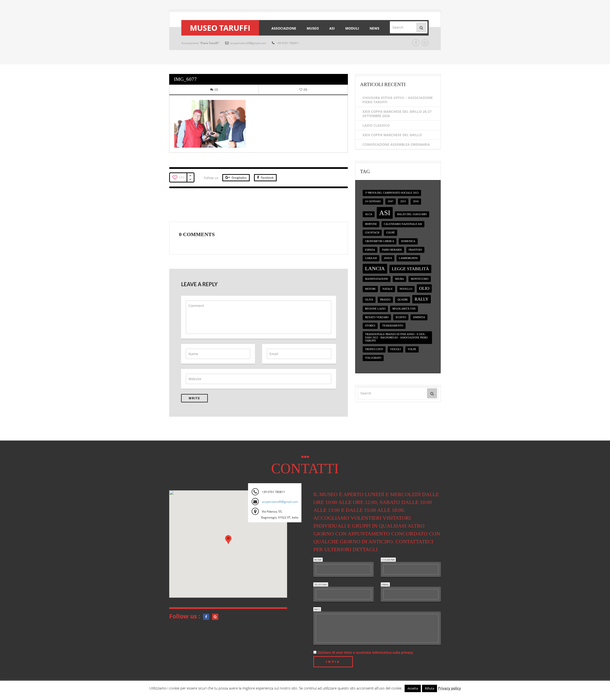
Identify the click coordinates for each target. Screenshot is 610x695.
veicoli (395, 349)
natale (387, 289)
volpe (412, 349)
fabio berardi (392, 250)
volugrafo (373, 358)
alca (368, 214)
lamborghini (408, 258)
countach (372, 232)
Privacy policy (449, 688)
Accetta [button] (412, 688)
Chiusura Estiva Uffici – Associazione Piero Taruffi (397, 99)
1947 (390, 201)
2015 (403, 201)
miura (399, 279)
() (305, 89)
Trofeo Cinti (374, 349)
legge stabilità (410, 268)
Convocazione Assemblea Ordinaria (396, 144)
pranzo (385, 299)
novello (406, 289)
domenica (408, 241)
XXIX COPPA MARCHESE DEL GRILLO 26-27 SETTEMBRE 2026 (397, 113)
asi (384, 213)
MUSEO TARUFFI (220, 28)
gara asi (371, 258)
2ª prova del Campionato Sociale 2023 (392, 193)
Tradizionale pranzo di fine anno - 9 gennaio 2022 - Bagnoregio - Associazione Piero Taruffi (396, 337)
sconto (401, 317)
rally (421, 299)
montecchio (419, 279)
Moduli (352, 28)
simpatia (419, 317)
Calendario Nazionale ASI (403, 224)
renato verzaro (377, 317)
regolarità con (404, 308)
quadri (402, 299)
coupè (390, 232)
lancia (375, 268)
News (374, 28)
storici (370, 325)
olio (424, 288)
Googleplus (239, 178)
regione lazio (375, 308)
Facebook (267, 178)
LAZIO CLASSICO (376, 125)
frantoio (415, 250)
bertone (371, 224)
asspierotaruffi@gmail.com (247, 43)
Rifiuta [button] (429, 688)
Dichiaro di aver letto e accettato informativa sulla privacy (364, 652)
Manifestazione (376, 279)
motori (370, 289)
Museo (313, 28)
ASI (332, 28)
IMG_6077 (185, 79)
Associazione (283, 28)
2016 (416, 201)
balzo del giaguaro (412, 214)
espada (370, 250)
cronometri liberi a (379, 241)
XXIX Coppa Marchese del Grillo (392, 135)
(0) (216, 89)
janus (388, 258)
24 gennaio (373, 201)
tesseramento (392, 325)
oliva (369, 299)
